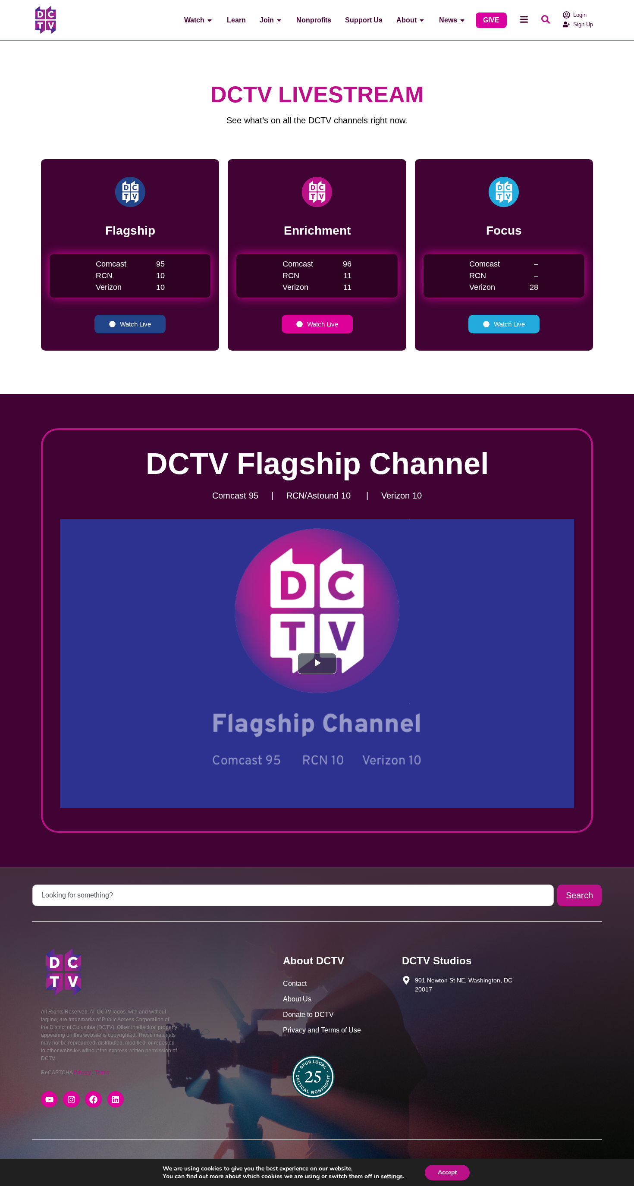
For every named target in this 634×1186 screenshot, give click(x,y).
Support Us (364, 20)
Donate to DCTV (308, 1014)
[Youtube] (49, 1099)
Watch (194, 20)
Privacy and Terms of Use (322, 1030)
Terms (102, 1073)
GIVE (491, 20)
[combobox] (293, 895)
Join (267, 20)
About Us (297, 999)
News (448, 20)
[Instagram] (71, 1099)
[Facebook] (93, 1099)
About (406, 20)
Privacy (82, 1073)
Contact (295, 983)
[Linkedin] (115, 1099)
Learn (236, 20)
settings (392, 1176)
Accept (447, 1172)
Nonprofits (313, 20)
